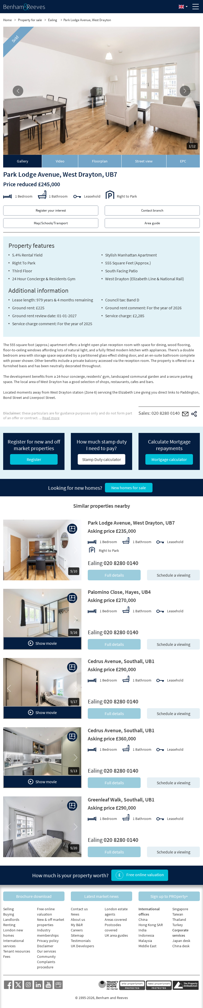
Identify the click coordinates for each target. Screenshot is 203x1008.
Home (7, 20)
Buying (8, 914)
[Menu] (195, 6)
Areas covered (116, 919)
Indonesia (146, 935)
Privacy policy (48, 940)
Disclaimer (45, 946)
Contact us (79, 909)
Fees (6, 956)
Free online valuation (145, 874)
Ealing (53, 20)
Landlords (11, 919)
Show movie (46, 643)
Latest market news (101, 896)
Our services (46, 951)
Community (46, 956)
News (75, 914)
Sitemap (77, 935)
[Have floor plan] (72, 529)
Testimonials (81, 940)
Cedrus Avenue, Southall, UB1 (121, 661)
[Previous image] (18, 91)
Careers (77, 930)
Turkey (177, 924)
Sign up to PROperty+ (169, 896)
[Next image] (185, 91)
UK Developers (82, 946)
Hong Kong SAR (151, 924)
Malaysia (145, 940)
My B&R (77, 924)
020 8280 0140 (165, 413)
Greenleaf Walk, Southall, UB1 (121, 799)
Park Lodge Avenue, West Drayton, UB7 (131, 522)
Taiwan (177, 914)
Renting (9, 924)
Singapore (180, 909)
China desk (181, 946)
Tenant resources (16, 951)
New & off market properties (50, 922)
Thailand (179, 919)
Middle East (147, 946)
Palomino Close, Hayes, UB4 (119, 592)
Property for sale (30, 20)
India (142, 930)
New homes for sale (128, 487)
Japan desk (181, 940)
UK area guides (116, 935)
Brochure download (34, 896)
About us (78, 919)
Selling (8, 909)
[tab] (22, 161)
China (143, 919)
